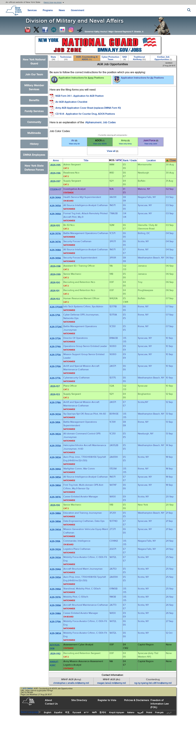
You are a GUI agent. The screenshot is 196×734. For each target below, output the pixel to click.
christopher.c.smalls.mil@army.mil (71, 683)
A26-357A (55, 233)
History (34, 144)
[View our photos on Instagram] (71, 29)
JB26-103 (55, 394)
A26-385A (55, 477)
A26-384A (55, 469)
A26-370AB (56, 307)
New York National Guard (34, 61)
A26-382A (55, 434)
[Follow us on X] (36, 29)
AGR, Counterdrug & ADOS (87, 58)
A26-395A (55, 577)
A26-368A (55, 250)
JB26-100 (55, 282)
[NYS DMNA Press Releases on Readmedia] (53, 29)
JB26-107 (55, 386)
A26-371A (55, 315)
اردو (169, 712)
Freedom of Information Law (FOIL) (160, 704)
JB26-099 (55, 274)
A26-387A (55, 497)
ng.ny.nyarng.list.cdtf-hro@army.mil (153, 683)
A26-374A (55, 346)
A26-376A (55, 366)
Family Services (34, 111)
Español (58, 712)
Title (86, 160)
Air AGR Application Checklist (71, 101)
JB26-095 (55, 165)
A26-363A (55, 414)
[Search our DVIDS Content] (80, 29)
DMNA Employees (34, 155)
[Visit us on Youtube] (27, 29)
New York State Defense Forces (34, 167)
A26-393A (55, 557)
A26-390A (55, 529)
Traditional (139, 58)
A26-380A (55, 633)
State (53, 58)
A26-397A (55, 597)
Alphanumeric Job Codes (100, 122)
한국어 (103, 712)
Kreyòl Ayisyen (116, 712)
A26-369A (55, 258)
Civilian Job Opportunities (163, 58)
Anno (56, 160)
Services (32, 10)
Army (125, 142)
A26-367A (55, 241)
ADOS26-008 (55, 646)
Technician (66, 58)
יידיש (86, 712)
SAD (124, 58)
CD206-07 (55, 189)
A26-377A (55, 378)
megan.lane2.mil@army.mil (111, 683)
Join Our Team (34, 74)
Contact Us (51, 703)
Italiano (130, 712)
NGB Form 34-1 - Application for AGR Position (79, 95)
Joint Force (150, 142)
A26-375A (55, 354)
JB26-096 (55, 173)
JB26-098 (55, 266)
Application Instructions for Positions (81, 77)
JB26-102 (55, 298)
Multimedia (34, 133)
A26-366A (55, 213)
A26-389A (55, 521)
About (48, 700)
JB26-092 (55, 653)
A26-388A (55, 513)
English (47, 712)
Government (77, 10)
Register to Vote (107, 700)
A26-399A (55, 605)
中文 (67, 712)
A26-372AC (56, 326)
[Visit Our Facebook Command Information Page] (45, 29)
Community (34, 122)
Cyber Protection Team (110, 58)
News (62, 10)
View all (112, 151)
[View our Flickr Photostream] (62, 29)
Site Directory (79, 700)
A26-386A (55, 485)
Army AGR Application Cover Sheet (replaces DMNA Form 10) (88, 107)
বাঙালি (94, 712)
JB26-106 (55, 505)
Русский (77, 712)
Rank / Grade (130, 160)
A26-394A (55, 569)
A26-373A (55, 338)
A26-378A (55, 402)
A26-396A (55, 589)
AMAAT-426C (54, 663)
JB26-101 (54, 290)
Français (159, 712)
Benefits (34, 100)
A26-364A (55, 197)
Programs (48, 10)
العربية (140, 712)
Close (173, 160)
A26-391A (55, 541)
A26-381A (55, 422)
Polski (149, 712)
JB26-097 (55, 181)
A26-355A (55, 445)
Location (151, 160)
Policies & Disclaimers (136, 700)
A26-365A (55, 205)
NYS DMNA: (28, 688)
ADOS (100, 142)
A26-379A (55, 621)
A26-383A (55, 457)
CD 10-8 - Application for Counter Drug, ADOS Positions (85, 113)
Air (74, 142)
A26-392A (55, 549)
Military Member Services (34, 87)
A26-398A (55, 613)
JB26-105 (55, 225)
